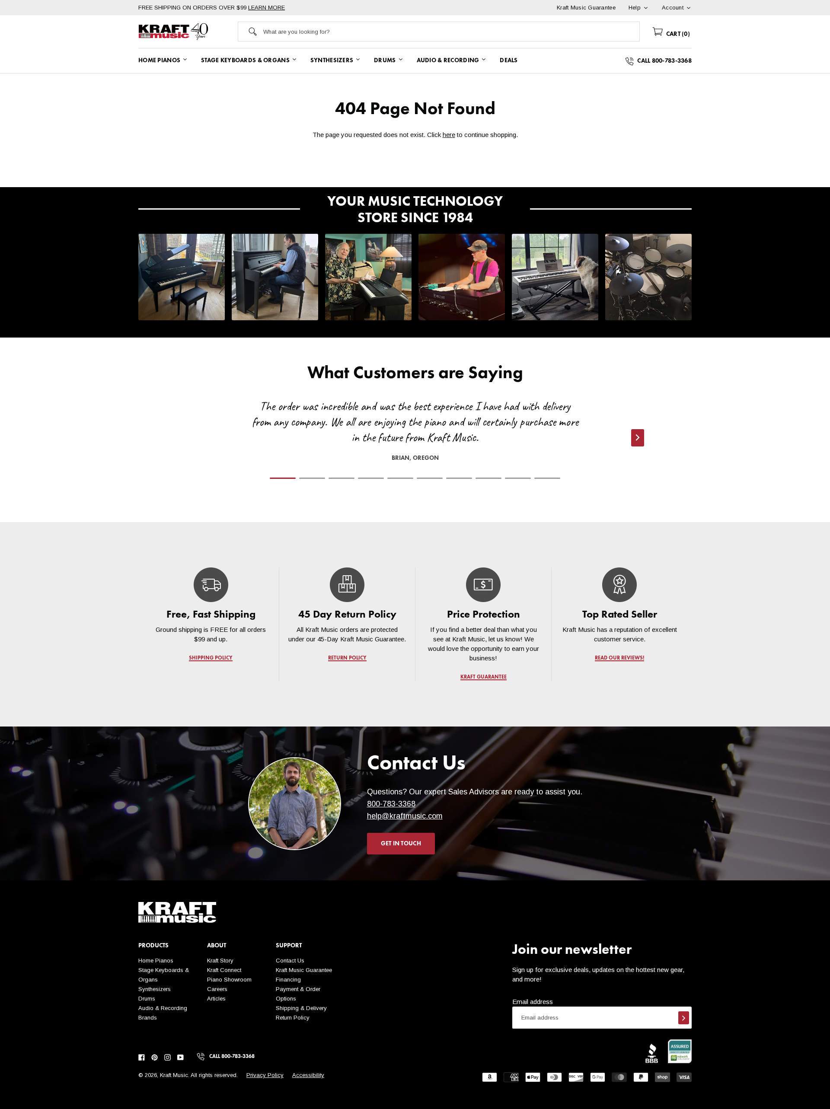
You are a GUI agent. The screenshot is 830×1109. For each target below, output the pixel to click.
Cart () (677, 34)
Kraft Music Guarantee (304, 970)
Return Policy (293, 1017)
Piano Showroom (229, 979)
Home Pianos (155, 960)
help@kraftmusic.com (405, 816)
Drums (146, 998)
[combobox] (451, 31)
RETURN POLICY (347, 658)
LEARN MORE (266, 7)
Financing (288, 979)
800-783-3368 (391, 804)
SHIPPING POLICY (211, 658)
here (449, 134)
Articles (216, 998)
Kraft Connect (224, 970)
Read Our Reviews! (619, 658)
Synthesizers (154, 989)
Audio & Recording (162, 1008)
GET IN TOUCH (401, 844)
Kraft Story (220, 960)
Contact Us (290, 960)
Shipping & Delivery (301, 1008)
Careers (217, 989)
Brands (147, 1017)
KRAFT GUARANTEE (483, 677)
